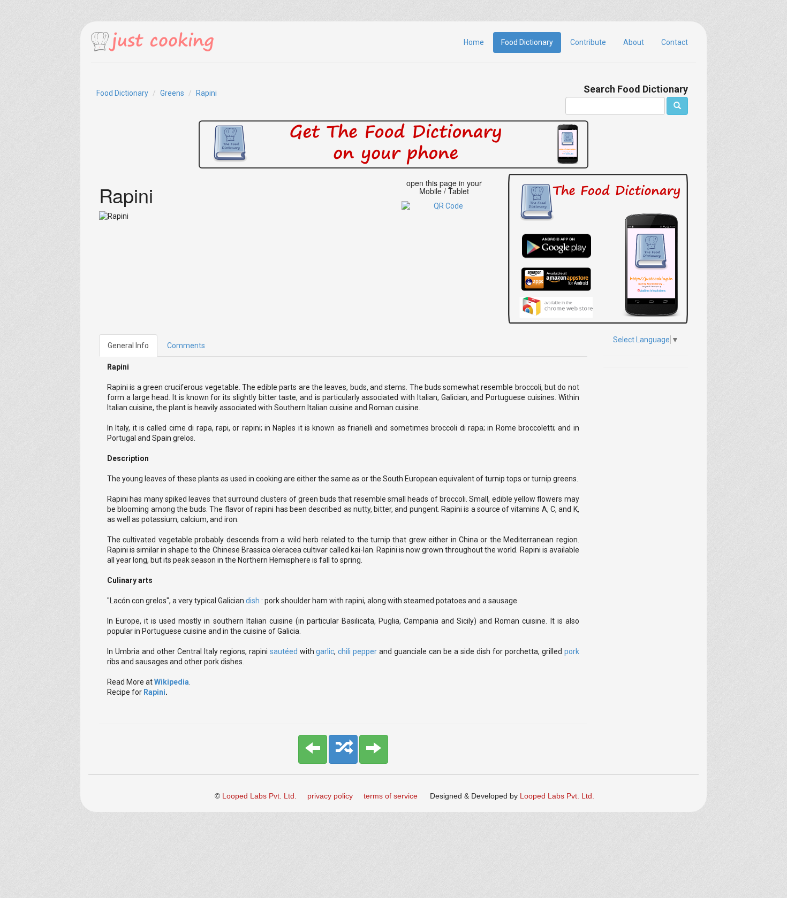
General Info (128, 345)
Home (474, 42)
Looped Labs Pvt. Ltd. (259, 796)
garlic (325, 651)
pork (571, 651)
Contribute (588, 42)
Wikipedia (171, 682)
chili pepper (357, 651)
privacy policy (330, 796)
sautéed (285, 651)
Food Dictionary (527, 42)
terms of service (391, 796)
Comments (186, 345)
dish (253, 600)
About (633, 42)
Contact (674, 42)
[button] (312, 749)
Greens (172, 93)
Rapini (206, 93)
